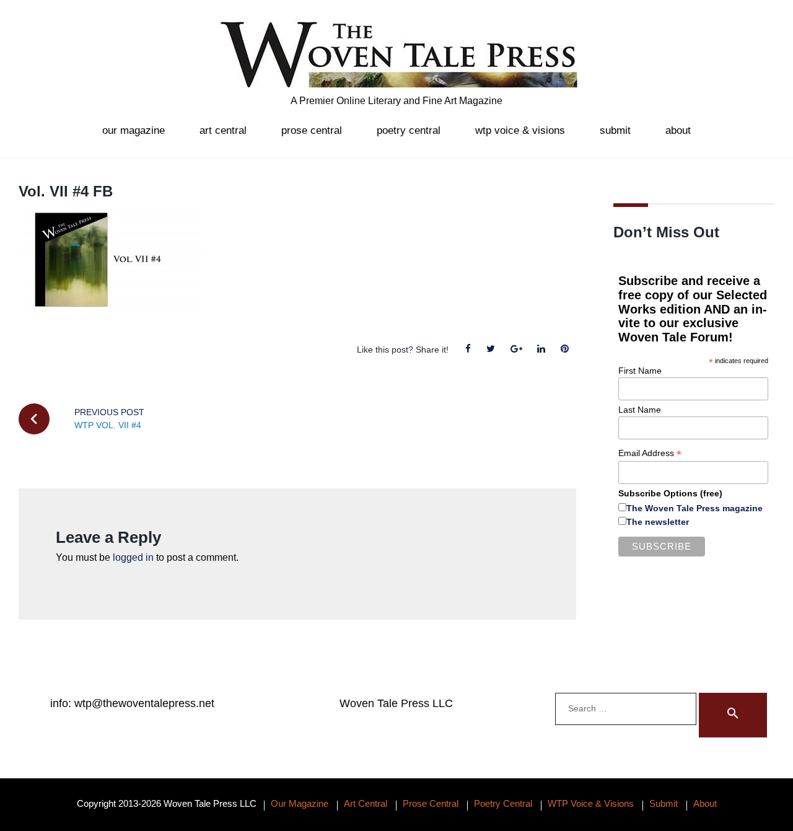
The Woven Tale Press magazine (694, 508)
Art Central (223, 130)
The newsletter (657, 522)
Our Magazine (133, 130)
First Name (640, 371)
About (678, 130)
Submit (615, 130)
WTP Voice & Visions (520, 130)
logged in (133, 557)
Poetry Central (408, 130)
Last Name (639, 410)
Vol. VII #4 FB (66, 191)
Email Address (649, 453)
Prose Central (311, 130)
